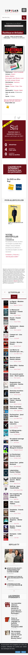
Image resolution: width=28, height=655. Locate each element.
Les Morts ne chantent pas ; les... (17, 350)
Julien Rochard (17, 466)
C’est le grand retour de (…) (15, 223)
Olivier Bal (16, 523)
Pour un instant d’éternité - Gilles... (17, 407)
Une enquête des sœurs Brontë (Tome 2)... (16, 495)
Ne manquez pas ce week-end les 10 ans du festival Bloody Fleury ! (16, 634)
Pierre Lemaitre (18, 426)
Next (14, 591)
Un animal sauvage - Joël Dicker (17, 439)
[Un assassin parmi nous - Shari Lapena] (6, 377)
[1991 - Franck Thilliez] (6, 504)
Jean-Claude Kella (18, 490)
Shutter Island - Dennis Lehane (15, 358)
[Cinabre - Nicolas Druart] (6, 345)
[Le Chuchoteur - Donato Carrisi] (6, 457)
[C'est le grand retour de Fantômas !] (14, 213)
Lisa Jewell (16, 338)
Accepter (18, 652)
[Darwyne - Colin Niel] (6, 536)
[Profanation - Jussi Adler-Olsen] (6, 417)
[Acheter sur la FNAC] (7, 107)
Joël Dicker (16, 442)
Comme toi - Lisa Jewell (16, 335)
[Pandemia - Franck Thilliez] (6, 512)
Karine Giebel (17, 369)
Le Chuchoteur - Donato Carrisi (15, 455)
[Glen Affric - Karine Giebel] (6, 368)
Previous (14, 563)
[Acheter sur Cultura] (19, 187)
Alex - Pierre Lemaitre (14, 423)
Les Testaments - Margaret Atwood (16, 447)
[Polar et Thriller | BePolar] (11, 11)
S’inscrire (15, 254)
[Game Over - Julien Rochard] (6, 465)
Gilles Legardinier (18, 410)
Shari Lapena (17, 378)
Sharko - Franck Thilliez (15, 527)
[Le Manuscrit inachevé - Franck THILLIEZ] (6, 312)
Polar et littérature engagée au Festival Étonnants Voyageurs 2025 (17, 622)
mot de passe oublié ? (12, 256)
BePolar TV (14, 545)
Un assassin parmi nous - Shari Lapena (17, 375)
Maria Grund (17, 483)
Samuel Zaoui (17, 394)
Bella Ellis (16, 499)
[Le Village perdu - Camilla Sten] (6, 433)
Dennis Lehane (17, 361)
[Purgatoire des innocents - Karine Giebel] (6, 385)
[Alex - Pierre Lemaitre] (6, 425)
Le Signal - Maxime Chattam (16, 302)
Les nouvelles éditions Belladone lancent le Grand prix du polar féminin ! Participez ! (16, 608)
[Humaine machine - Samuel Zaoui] (6, 393)
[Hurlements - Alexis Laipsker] (6, 329)
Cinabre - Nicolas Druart (16, 343)
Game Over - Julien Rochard (16, 463)
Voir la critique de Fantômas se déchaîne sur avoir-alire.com (13, 100)
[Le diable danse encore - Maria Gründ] (6, 481)
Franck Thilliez (17, 315)
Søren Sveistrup (14, 427)
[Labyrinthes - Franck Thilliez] (6, 473)
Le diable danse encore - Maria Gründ (15, 479)
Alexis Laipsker (17, 330)
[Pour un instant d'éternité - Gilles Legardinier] (6, 409)
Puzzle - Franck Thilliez (15, 318)
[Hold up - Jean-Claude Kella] (6, 488)
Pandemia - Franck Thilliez (16, 510)
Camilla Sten (17, 434)
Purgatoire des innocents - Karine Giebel (16, 384)
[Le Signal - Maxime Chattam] (6, 304)
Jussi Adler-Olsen (18, 353)
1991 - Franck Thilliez (14, 502)
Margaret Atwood (18, 450)
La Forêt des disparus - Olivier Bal (16, 519)
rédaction (16, 281)
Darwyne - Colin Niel (15, 534)
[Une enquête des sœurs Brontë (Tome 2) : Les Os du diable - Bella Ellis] (6, 496)
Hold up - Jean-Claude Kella (15, 487)
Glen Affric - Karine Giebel (17, 366)
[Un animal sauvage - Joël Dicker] (6, 441)
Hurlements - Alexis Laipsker (17, 327)
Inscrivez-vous (13, 132)
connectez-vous (12, 134)
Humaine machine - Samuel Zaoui (17, 391)
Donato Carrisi (17, 458)
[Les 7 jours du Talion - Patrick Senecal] (6, 401)
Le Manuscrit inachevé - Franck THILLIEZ (16, 311)
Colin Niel (16, 537)
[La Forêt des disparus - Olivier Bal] (6, 520)
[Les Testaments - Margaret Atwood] (6, 449)
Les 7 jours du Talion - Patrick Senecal (15, 400)
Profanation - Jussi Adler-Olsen (17, 415)
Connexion (9, 254)
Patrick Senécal (17, 404)
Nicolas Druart (17, 346)
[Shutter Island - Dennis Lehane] (6, 360)
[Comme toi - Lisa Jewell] (6, 337)
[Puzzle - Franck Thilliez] (6, 320)
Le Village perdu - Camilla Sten (16, 431)
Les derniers (14, 596)
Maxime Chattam (18, 305)
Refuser (23, 652)
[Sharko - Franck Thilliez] (6, 528)
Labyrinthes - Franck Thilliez (15, 471)
